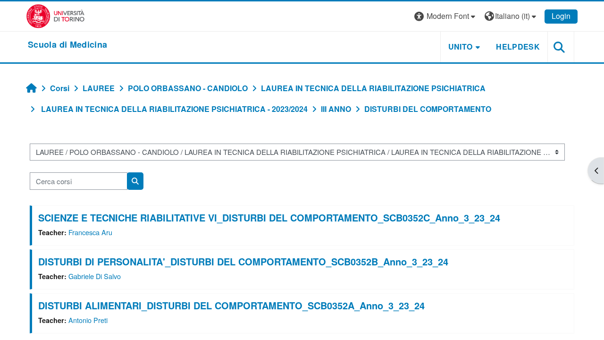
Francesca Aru (90, 232)
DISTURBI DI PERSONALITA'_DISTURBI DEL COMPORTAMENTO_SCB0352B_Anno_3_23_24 (243, 261)
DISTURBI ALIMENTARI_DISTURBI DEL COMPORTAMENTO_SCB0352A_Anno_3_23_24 (231, 305)
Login (561, 15)
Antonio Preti (88, 320)
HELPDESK (518, 46)
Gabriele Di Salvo (94, 276)
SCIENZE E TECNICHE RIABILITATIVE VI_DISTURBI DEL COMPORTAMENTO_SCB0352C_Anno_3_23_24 (269, 217)
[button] (446, 16)
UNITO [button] (460, 46)
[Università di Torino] (55, 15)
